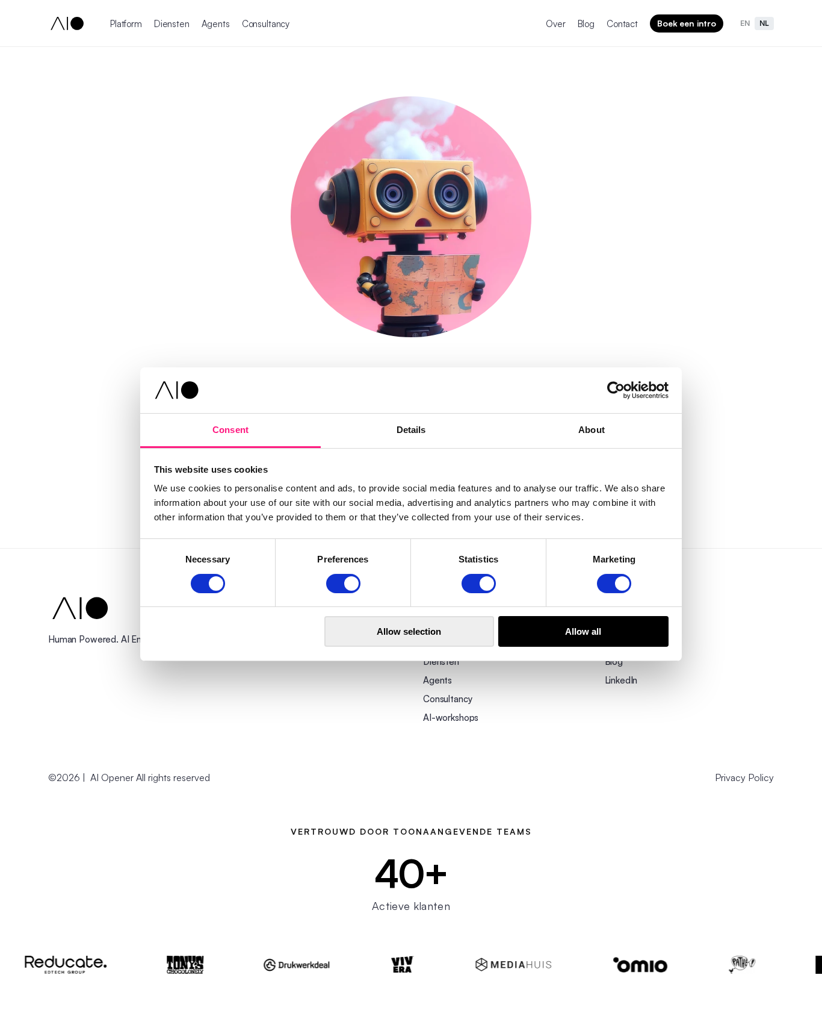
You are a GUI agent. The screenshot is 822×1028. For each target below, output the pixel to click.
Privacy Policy (744, 777)
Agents (216, 24)
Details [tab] (411, 430)
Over (555, 24)
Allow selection (409, 631)
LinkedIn (621, 680)
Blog (586, 24)
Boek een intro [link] (686, 23)
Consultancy (265, 24)
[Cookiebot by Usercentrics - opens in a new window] (616, 390)
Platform (126, 24)
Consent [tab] (230, 430)
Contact (622, 24)
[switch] (343, 583)
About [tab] (591, 430)
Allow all (583, 631)
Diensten (172, 24)
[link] (80, 608)
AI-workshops (450, 717)
